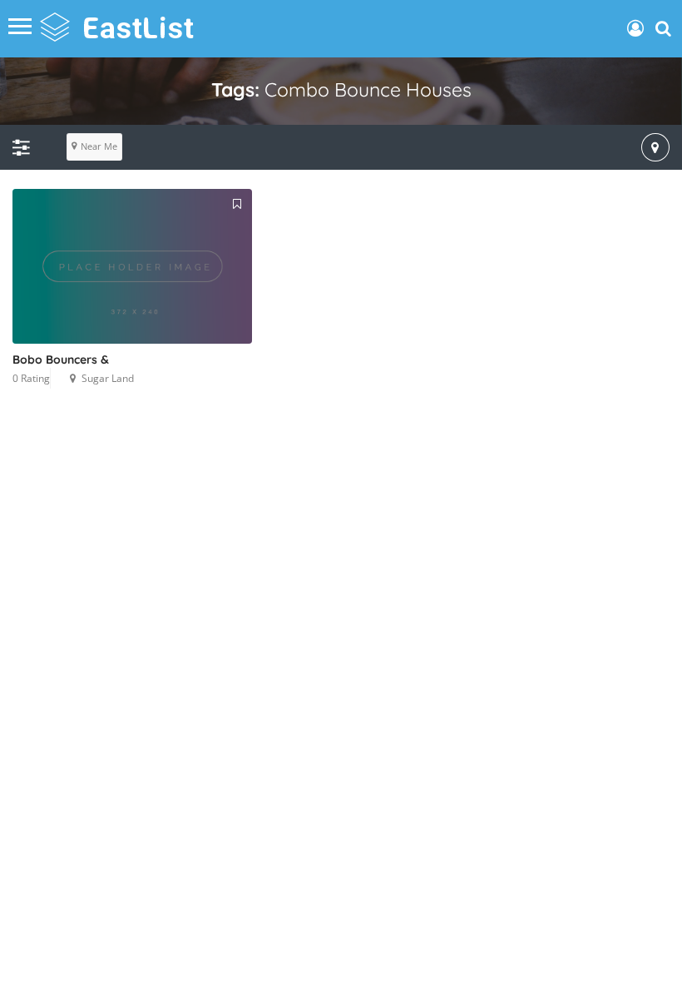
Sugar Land (108, 378)
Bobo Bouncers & (60, 359)
